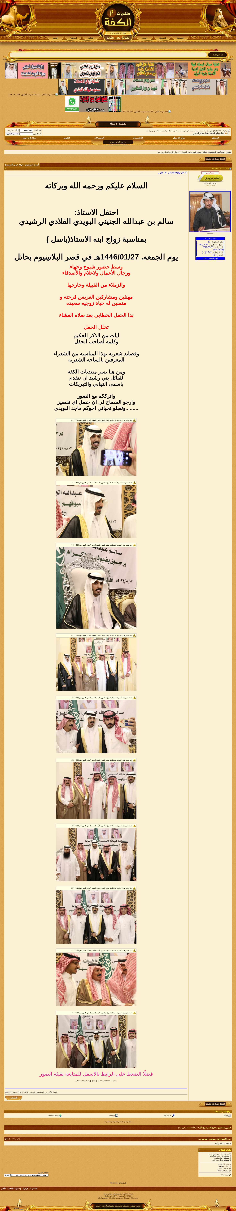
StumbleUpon (53, 1115)
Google (112, 1115)
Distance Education (131, 1198)
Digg (226, 1115)
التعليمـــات (138, 138)
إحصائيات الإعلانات (14, 1189)
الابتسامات (227, 1166)
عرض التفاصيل (14, 1139)
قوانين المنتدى (226, 1175)
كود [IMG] (227, 1168)
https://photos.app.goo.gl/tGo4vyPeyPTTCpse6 (96, 1080)
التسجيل (215, 138)
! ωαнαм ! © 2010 (124, 1196)
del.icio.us (167, 1115)
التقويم (67, 138)
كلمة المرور (37, 134)
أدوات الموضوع (32, 164)
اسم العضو (38, 130)
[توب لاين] (18, 1209)
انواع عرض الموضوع (14, 164)
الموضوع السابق (124, 1122)
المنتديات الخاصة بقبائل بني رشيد (191, 131)
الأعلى (3, 1189)
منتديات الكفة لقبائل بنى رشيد (216, 131)
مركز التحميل (179, 138)
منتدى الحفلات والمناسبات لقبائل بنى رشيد (162, 131)
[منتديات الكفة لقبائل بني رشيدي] (118, 21)
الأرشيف (25, 1189)
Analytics (119, 1198)
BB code (226, 1164)
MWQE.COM (127, 1194)
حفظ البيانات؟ (11, 131)
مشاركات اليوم (29, 138)
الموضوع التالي (111, 1122)
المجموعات (99, 138)
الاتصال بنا (33, 1189)
